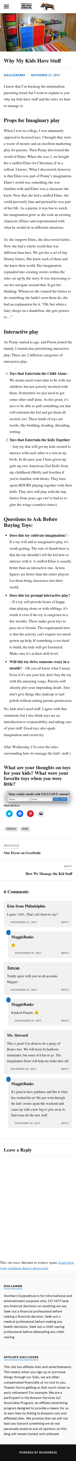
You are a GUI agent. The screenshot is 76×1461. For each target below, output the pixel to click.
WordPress (48, 1452)
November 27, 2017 (45, 75)
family (11, 829)
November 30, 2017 (28, 953)
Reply (65, 922)
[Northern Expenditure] (38, 5)
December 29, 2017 (23, 1069)
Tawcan (13, 967)
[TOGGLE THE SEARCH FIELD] (69, 6)
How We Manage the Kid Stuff (49, 873)
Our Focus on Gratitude (22, 852)
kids (25, 829)
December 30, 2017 (27, 1123)
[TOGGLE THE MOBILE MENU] (6, 6)
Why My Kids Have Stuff (32, 60)
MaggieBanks (14, 75)
